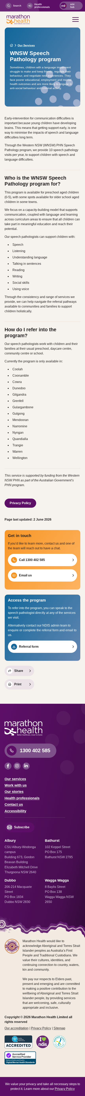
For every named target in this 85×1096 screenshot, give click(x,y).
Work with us (16, 785)
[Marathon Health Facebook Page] (9, 766)
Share (18, 670)
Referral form (29, 646)
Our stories (14, 792)
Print (17, 684)
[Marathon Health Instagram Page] (18, 766)
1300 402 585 (35, 750)
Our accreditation (16, 1028)
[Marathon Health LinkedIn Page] (27, 766)
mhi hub (72, 6)
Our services (15, 779)
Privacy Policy (20, 503)
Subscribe (21, 827)
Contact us (14, 805)
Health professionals (42, 6)
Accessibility (15, 811)
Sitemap (59, 1028)
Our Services (26, 45)
